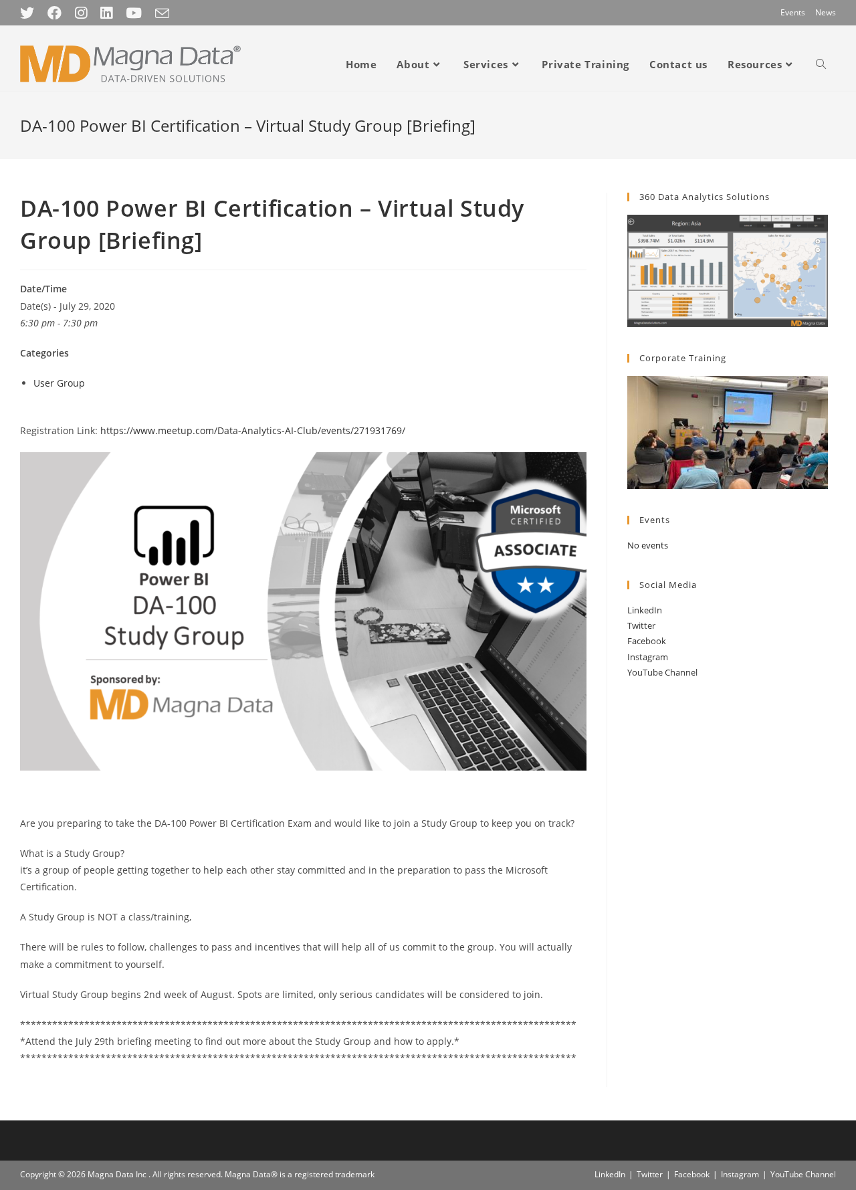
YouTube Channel (662, 672)
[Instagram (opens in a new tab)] (81, 13)
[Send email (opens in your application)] (162, 13)
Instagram (647, 657)
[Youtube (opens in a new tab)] (133, 13)
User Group (59, 383)
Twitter (641, 625)
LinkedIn (644, 610)
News (825, 12)
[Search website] (821, 64)
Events (792, 12)
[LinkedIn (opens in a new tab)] (106, 13)
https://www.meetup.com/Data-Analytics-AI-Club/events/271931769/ (252, 430)
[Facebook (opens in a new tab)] (54, 13)
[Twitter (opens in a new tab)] (30, 13)
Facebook (646, 641)
